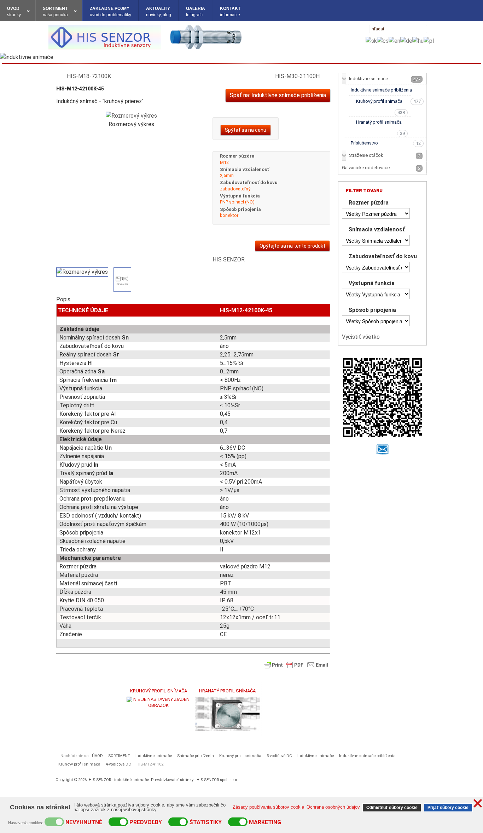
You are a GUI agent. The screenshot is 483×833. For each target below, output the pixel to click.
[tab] (384, 203)
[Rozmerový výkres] (131, 115)
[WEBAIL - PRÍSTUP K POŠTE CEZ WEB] (382, 449)
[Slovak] (371, 40)
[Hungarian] (418, 40)
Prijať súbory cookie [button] (448, 807)
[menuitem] (17, 10)
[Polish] (429, 40)
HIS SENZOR (229, 259)
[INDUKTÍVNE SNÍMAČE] (146, 36)
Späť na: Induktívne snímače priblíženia (278, 95)
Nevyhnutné (83, 822)
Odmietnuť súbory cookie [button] (392, 807)
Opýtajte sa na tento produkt (292, 246)
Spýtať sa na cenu (245, 130)
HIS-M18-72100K (89, 76)
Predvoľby (145, 822)
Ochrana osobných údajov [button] (333, 807)
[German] (406, 40)
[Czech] (383, 40)
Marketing (265, 822)
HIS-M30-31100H (297, 76)
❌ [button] (477, 803)
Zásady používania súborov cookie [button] (268, 807)
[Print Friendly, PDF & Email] (296, 664)
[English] (394, 40)
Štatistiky (205, 822)
